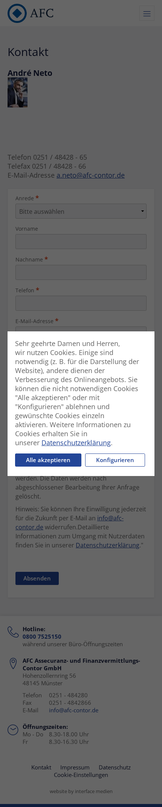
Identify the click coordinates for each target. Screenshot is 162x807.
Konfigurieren (115, 460)
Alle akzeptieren (48, 460)
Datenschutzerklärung (76, 442)
